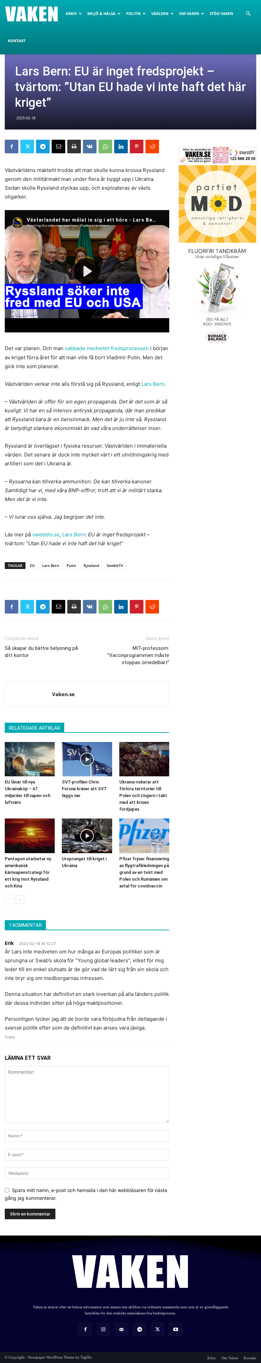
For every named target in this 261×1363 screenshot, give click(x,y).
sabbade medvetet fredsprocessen (107, 348)
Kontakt (16, 40)
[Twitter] (27, 146)
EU (32, 565)
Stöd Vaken (221, 13)
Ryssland (91, 565)
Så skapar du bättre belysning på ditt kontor (41, 651)
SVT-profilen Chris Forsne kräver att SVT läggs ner (84, 788)
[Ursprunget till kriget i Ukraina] (87, 835)
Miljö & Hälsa (101, 13)
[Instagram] (103, 1329)
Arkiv (71, 13)
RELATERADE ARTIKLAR (34, 728)
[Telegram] (43, 146)
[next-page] (20, 899)
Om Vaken (189, 13)
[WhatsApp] (105, 146)
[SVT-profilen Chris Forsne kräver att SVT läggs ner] (87, 759)
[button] (248, 14)
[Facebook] (11, 146)
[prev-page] (9, 899)
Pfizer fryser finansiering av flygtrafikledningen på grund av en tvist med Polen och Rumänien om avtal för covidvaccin (144, 872)
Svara (10, 1037)
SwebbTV (115, 565)
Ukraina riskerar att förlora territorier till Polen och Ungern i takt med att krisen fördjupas (143, 795)
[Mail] (121, 1329)
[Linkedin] (121, 146)
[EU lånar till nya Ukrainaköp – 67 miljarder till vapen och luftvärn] (30, 759)
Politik (133, 13)
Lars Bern (152, 384)
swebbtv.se (45, 534)
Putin (71, 565)
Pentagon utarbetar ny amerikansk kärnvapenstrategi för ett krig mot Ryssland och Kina (28, 872)
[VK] (90, 146)
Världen (160, 13)
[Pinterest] (136, 146)
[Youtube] (175, 1329)
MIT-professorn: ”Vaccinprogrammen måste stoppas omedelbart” (138, 655)
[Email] (58, 146)
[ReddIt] (152, 146)
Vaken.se (63, 694)
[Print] (74, 146)
